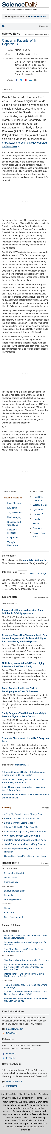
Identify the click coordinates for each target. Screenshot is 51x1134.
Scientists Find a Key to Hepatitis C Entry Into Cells (25, 740)
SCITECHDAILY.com (21, 765)
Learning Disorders (13, 899)
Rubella (37, 518)
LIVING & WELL (8, 903)
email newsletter (37, 16)
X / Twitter (11, 1058)
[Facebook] (16, 80)
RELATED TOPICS (11, 491)
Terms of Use (42, 1097)
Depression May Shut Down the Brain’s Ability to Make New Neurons (26, 936)
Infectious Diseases (12, 531)
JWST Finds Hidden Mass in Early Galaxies (25, 844)
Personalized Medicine (15, 873)
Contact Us (11, 1085)
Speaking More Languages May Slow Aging (25, 839)
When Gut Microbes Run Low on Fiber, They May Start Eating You (25, 999)
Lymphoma (12, 537)
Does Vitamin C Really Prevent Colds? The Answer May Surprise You (23, 781)
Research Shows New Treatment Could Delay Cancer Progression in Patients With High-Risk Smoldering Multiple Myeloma (25, 638)
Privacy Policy (9, 1097)
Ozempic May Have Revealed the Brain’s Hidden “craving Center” (24, 975)
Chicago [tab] (42, 573)
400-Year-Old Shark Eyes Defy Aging (22, 835)
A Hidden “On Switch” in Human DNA (22, 818)
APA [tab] (31, 573)
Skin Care (9, 912)
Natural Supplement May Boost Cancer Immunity (23, 850)
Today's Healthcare (12, 544)
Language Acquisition (14, 890)
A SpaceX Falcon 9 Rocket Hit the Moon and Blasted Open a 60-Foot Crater (23, 773)
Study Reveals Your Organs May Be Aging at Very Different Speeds (23, 788)
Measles (37, 523)
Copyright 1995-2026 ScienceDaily (20, 1101)
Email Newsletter (14, 1028)
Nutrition (8, 908)
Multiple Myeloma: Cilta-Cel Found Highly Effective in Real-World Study (23, 665)
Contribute (31, 1094)
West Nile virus (40, 504)
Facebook (11, 1053)
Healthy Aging (14, 517)
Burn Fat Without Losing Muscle (19, 822)
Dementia (8, 895)
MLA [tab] (22, 573)
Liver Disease (14, 503)
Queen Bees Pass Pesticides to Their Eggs (25, 855)
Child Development (13, 917)
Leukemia (12, 507)
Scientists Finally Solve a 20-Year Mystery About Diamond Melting (25, 796)
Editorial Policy (26, 1097)
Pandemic (38, 528)
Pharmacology (11, 881)
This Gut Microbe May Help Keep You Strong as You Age (25, 986)
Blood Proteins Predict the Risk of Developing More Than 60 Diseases (20, 690)
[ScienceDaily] (19, 4)
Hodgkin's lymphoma (38, 498)
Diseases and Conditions (14, 523)
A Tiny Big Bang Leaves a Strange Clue (23, 814)
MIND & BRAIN (8, 886)
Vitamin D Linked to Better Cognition (21, 827)
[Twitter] (21, 80)
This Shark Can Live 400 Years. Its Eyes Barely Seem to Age (23, 950)
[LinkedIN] (30, 80)
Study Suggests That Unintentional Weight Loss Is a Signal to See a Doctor (24, 715)
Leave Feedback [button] (14, 1081)
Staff (21, 1094)
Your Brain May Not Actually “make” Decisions (26, 960)
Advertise (43, 1094)
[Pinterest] (25, 80)
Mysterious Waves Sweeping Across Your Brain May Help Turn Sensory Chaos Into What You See (24, 967)
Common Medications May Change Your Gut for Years (25, 943)
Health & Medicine (13, 497)
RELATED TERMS (36, 491)
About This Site (8, 1094)
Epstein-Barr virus (39, 534)
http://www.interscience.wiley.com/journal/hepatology (25, 144)
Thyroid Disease (15, 512)
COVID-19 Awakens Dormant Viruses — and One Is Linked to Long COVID (25, 993)
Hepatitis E (38, 514)
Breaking (6, 807)
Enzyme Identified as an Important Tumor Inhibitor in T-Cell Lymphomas (23, 612)
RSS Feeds (11, 1033)
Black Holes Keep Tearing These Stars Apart (25, 831)
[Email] (35, 80)
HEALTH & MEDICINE (10, 868)
